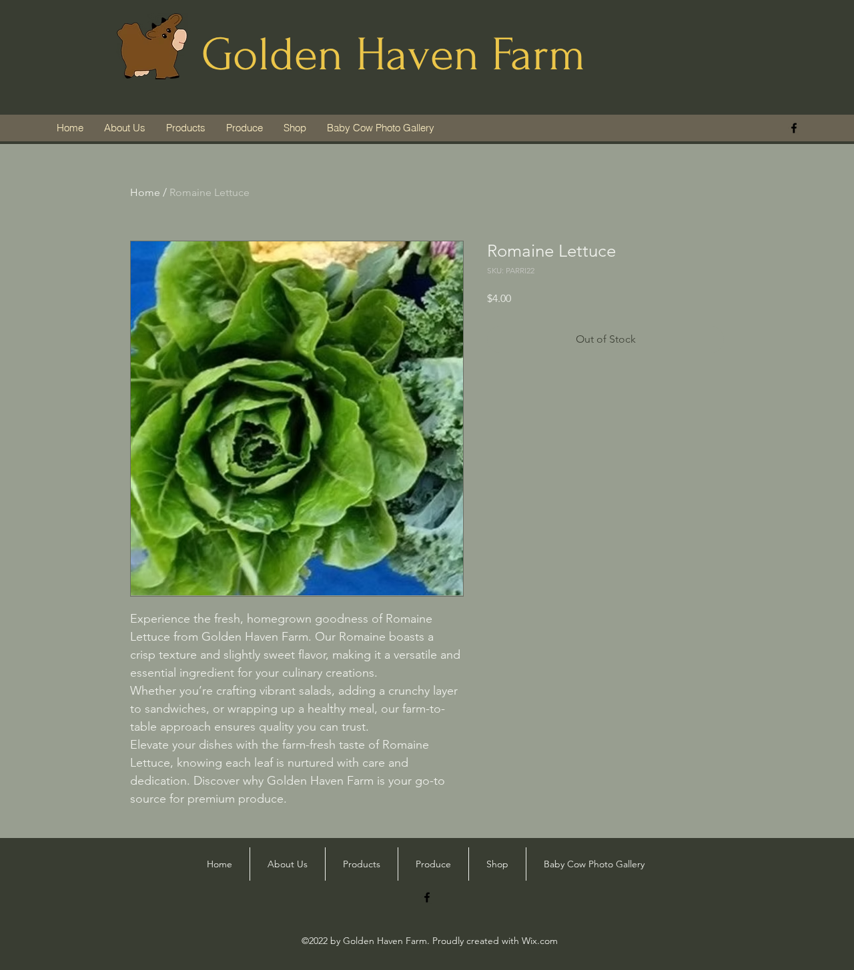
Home (145, 192)
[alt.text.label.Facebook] (794, 128)
